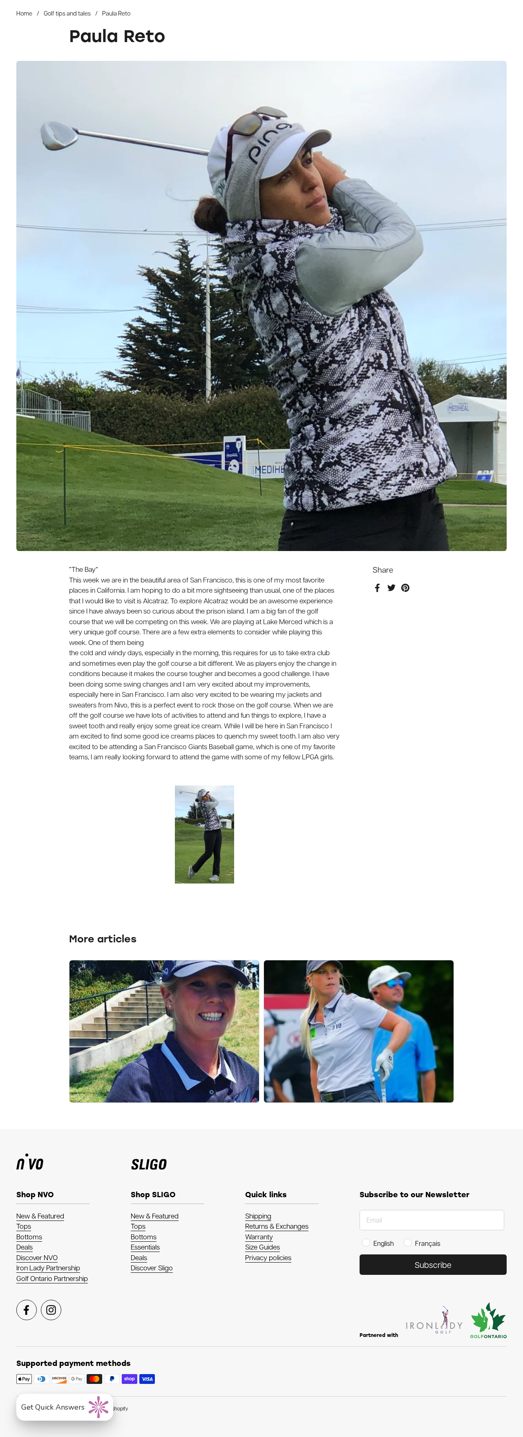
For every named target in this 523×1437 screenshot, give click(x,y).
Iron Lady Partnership (48, 1267)
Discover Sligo (152, 1267)
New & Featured (40, 1215)
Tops (23, 1225)
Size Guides (262, 1246)
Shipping (258, 1215)
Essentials (145, 1246)
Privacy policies (268, 1257)
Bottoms (29, 1236)
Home (24, 13)
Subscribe (433, 1264)
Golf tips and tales (67, 13)
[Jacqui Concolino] (164, 1031)
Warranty (259, 1236)
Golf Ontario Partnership (52, 1278)
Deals (24, 1246)
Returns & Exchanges (276, 1225)
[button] (64, 1407)
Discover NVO (37, 1257)
